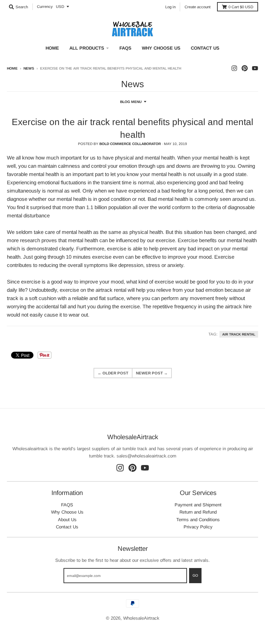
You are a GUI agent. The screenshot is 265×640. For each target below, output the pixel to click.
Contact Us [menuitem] (205, 48)
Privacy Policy (198, 526)
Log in (170, 7)
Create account (197, 7)
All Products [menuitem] (86, 48)
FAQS (67, 504)
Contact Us (67, 526)
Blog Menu (130, 102)
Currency (45, 6)
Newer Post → (152, 373)
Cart (240, 7)
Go (195, 575)
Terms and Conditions (198, 519)
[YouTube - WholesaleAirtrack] (255, 68)
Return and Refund (198, 512)
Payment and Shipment (198, 504)
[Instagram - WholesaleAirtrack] (234, 68)
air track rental (238, 334)
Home (12, 68)
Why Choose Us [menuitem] (161, 48)
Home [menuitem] (52, 48)
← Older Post (113, 373)
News (28, 68)
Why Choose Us (67, 512)
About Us (67, 519)
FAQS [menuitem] (125, 48)
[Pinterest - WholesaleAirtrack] (245, 68)
